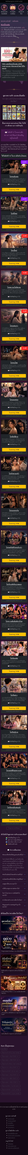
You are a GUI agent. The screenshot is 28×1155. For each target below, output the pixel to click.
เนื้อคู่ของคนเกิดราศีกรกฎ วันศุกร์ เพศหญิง (11, 1052)
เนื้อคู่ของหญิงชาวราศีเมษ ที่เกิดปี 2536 (10, 1075)
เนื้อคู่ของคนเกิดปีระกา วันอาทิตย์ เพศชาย (10, 1086)
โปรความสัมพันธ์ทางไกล (14, 621)
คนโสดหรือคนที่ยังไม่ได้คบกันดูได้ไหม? (12, 879)
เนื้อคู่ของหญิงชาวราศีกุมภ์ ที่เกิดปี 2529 (10, 1056)
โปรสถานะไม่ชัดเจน (14, 287)
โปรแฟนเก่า (14, 326)
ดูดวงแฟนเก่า (11, 1127)
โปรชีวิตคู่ (14, 213)
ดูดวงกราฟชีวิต (21, 12)
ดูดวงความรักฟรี (6, 21)
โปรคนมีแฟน (14, 176)
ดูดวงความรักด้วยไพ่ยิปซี (4, 12)
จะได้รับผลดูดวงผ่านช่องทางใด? (11, 888)
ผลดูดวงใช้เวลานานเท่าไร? (9, 884)
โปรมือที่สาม (14, 437)
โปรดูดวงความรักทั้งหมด (14, 828)
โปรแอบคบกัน (14, 510)
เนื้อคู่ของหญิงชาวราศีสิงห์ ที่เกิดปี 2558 (10, 1060)
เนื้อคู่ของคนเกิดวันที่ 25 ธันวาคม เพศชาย (10, 1071)
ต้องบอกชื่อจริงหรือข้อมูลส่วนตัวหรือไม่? (13, 855)
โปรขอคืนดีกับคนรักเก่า (14, 547)
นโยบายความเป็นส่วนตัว (13, 1148)
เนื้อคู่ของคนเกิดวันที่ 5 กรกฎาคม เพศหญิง (11, 1093)
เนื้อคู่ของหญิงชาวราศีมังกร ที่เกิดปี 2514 (10, 1082)
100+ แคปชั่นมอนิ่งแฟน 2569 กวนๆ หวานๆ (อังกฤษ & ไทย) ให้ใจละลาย (13, 66)
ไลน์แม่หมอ (10, 1144)
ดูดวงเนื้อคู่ (4, 1049)
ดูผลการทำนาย (11, 1137)
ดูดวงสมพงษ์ (11, 1125)
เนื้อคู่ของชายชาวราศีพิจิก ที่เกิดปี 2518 (10, 1078)
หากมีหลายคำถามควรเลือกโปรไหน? (12, 900)
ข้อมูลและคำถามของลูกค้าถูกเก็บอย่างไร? (11, 906)
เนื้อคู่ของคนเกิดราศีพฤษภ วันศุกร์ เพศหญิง (11, 1063)
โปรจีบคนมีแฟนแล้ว (14, 807)
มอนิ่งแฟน (15, 21)
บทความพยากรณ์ (12, 1146)
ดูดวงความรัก (11, 1119)
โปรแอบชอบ (14, 400)
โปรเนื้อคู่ (14, 250)
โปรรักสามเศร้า (14, 473)
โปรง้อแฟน (14, 658)
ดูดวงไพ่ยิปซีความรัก (13, 1133)
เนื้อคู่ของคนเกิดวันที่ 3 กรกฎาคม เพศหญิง (11, 1089)
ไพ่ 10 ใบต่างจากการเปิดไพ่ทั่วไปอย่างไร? (11, 894)
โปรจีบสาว (14, 695)
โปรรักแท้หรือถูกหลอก (14, 584)
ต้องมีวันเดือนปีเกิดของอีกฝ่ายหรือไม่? (12, 874)
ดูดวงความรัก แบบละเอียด (14, 1135)
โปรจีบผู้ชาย (14, 732)
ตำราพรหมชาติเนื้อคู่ (12, 12)
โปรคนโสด (14, 363)
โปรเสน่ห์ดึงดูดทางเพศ (14, 770)
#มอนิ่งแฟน (5, 24)
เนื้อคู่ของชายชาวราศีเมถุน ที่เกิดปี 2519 (10, 1067)
